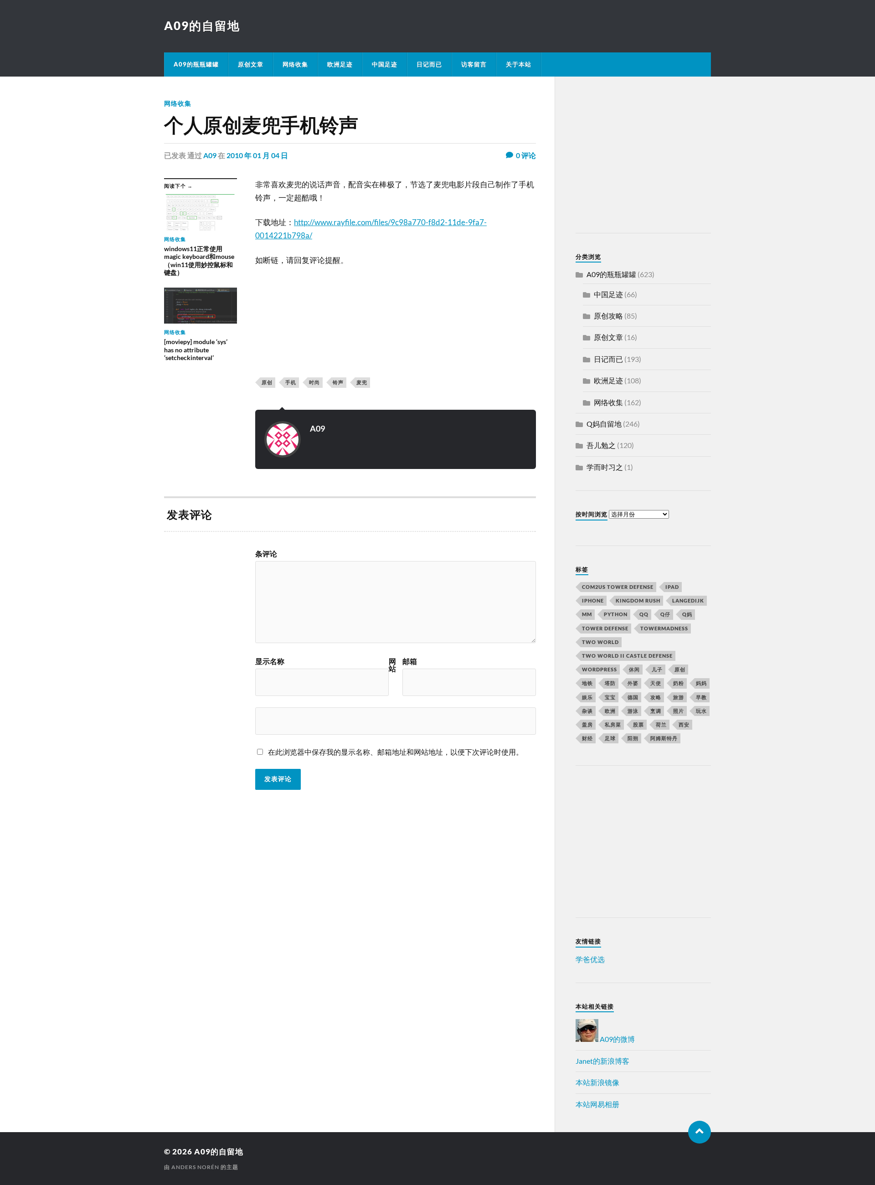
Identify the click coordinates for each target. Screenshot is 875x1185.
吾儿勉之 (601, 445)
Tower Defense (605, 628)
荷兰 (661, 724)
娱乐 (587, 697)
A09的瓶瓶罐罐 (196, 64)
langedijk (688, 600)
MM (587, 614)
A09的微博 (616, 1039)
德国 (633, 697)
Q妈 (687, 614)
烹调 (655, 711)
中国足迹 (384, 64)
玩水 (701, 711)
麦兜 (361, 382)
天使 (655, 683)
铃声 (338, 382)
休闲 (634, 669)
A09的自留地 (202, 25)
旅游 (678, 697)
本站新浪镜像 (597, 1082)
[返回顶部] (699, 1132)
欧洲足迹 (340, 64)
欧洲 (610, 711)
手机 (290, 382)
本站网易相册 (597, 1104)
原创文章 (250, 64)
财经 (587, 738)
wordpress (599, 669)
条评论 (266, 553)
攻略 (655, 697)
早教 (701, 697)
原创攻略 (608, 315)
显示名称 (269, 661)
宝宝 (610, 697)
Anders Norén (195, 1167)
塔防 (610, 683)
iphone (593, 600)
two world (600, 642)
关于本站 (518, 64)
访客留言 (474, 64)
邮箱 (409, 661)
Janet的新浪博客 (602, 1060)
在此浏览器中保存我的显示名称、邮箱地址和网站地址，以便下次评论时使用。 (395, 751)
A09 (209, 155)
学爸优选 (590, 959)
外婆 (633, 683)
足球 (610, 738)
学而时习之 (605, 467)
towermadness (664, 628)
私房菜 (613, 724)
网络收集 (295, 64)
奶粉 (678, 683)
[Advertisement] (633, 156)
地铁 (587, 683)
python (616, 614)
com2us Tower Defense (618, 587)
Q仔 (665, 614)
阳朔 (633, 738)
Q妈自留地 (604, 423)
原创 (267, 382)
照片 (678, 711)
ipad (672, 587)
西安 (684, 724)
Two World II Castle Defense (627, 656)
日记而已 (429, 64)
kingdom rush (638, 600)
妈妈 (701, 683)
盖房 (587, 724)
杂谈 (587, 711)
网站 (392, 665)
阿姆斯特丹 (664, 738)
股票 (638, 724)
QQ (644, 614)
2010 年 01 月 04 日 (257, 155)
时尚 (314, 382)
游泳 (633, 711)
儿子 (657, 669)
